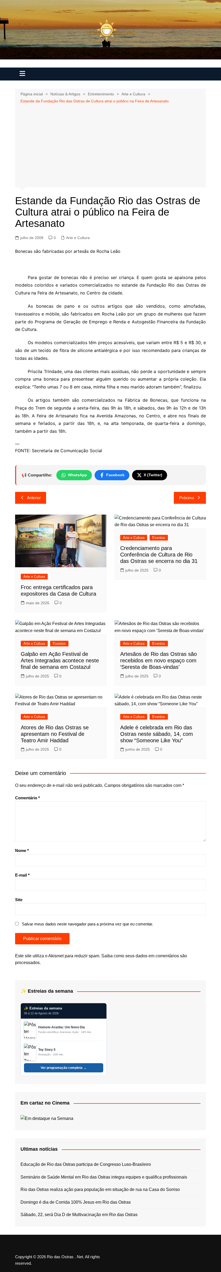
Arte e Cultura (78, 238)
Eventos (158, 538)
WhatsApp (77, 475)
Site (18, 899)
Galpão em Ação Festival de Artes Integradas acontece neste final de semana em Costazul (60, 660)
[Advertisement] (110, 145)
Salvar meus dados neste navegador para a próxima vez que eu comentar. (87, 924)
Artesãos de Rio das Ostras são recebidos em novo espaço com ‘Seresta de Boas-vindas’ (158, 660)
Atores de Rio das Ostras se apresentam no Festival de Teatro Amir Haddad (55, 733)
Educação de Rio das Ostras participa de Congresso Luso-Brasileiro (85, 1164)
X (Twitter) (153, 475)
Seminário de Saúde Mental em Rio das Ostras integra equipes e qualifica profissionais (103, 1177)
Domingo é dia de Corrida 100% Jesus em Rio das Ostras (75, 1202)
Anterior (34, 497)
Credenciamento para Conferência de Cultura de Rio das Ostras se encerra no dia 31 (159, 554)
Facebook (115, 475)
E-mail (22, 875)
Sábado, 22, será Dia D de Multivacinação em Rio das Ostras (78, 1214)
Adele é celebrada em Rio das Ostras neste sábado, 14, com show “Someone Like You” (156, 733)
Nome (22, 850)
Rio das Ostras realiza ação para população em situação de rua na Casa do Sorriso (100, 1189)
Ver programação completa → (64, 1067)
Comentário (27, 798)
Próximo (186, 497)
